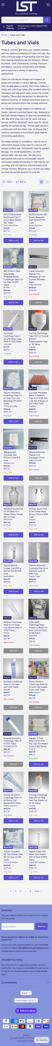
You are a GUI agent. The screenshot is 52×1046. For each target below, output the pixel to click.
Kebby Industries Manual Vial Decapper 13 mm (37, 455)
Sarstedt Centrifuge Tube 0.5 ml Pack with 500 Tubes (13, 684)
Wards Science (34, 692)
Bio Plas (6, 287)
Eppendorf (33, 636)
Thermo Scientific (10, 406)
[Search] (47, 20)
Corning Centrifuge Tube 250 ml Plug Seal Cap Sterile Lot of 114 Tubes (38, 799)
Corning (32, 347)
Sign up (41, 926)
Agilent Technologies (37, 862)
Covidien (32, 406)
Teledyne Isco (9, 463)
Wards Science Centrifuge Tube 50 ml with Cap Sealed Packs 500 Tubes (38, 685)
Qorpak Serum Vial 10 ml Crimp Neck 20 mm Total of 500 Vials (38, 513)
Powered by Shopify (26, 1041)
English (25, 993)
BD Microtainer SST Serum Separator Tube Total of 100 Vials (38, 218)
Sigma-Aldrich (9, 576)
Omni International (11, 225)
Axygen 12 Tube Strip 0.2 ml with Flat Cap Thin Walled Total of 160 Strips (38, 742)
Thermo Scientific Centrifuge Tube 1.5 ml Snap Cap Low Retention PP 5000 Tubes (13, 398)
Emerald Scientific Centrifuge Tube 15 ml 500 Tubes (12, 741)
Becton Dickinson (35, 225)
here (3, 974)
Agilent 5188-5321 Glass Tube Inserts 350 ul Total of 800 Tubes (38, 855)
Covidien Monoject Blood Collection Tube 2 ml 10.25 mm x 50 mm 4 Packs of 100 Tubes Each (38, 398)
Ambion (6, 633)
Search (26, 1035)
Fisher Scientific (35, 285)
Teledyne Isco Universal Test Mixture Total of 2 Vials (12, 456)
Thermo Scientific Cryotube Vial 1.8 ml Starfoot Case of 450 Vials (38, 569)
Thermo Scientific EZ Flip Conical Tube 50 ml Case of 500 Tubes (13, 855)
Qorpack (32, 519)
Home (4, 35)
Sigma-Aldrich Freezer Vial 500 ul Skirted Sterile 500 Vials (12, 569)
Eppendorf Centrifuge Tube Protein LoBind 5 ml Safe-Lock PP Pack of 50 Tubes (38, 627)
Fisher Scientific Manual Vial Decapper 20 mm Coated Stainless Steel (37, 276)
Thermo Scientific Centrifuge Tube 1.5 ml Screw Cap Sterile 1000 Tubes (13, 799)
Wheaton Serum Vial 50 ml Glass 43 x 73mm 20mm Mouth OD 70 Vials (13, 513)
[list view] (48, 182)
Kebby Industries (35, 460)
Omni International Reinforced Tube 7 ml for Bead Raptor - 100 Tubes (13, 218)
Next (37, 891)
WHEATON (8, 519)
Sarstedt (7, 690)
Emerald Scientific (11, 746)
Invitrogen (7, 344)
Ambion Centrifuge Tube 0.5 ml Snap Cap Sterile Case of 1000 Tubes (13, 626)
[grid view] (41, 182)
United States (25, 1000)
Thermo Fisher (34, 576)
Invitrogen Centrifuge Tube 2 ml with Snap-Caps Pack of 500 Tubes (12, 337)
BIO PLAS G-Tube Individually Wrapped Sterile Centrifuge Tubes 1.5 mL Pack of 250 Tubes (13, 278)
